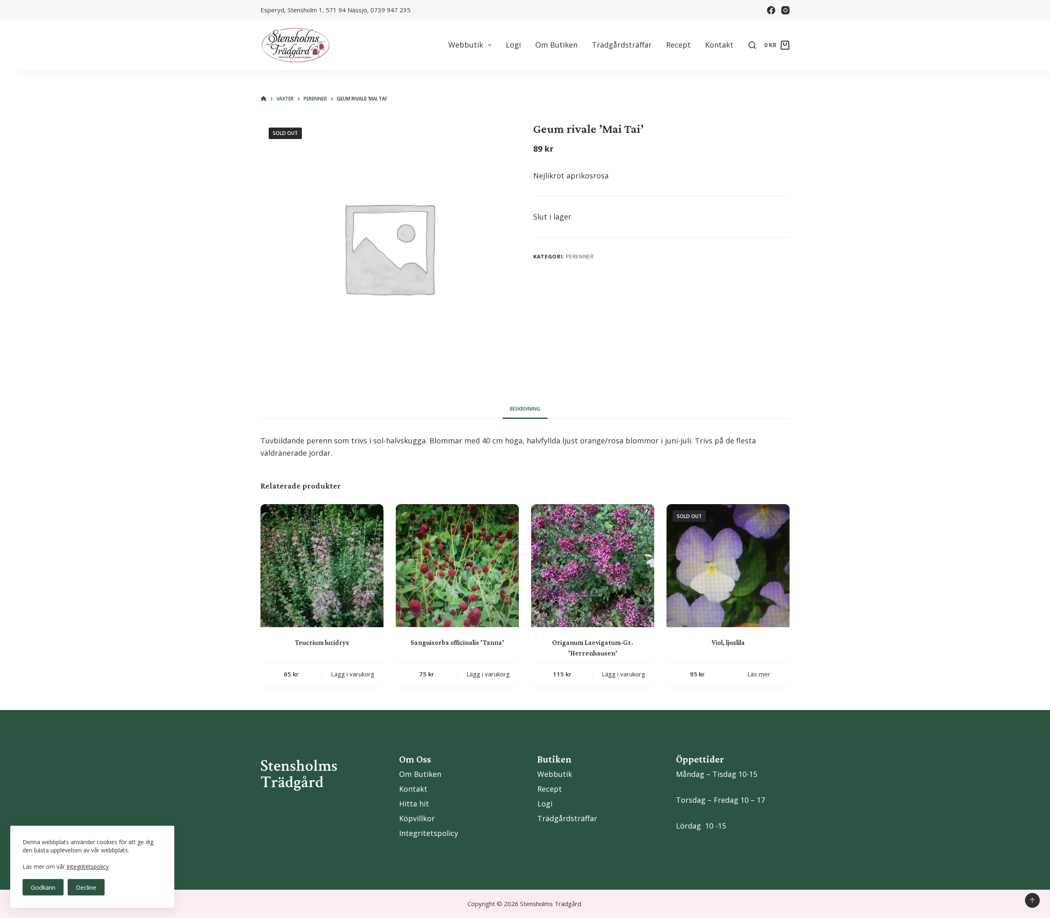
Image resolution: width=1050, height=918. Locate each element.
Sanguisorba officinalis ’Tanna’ (457, 642)
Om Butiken (556, 45)
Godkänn (43, 887)
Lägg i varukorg (352, 674)
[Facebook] (771, 10)
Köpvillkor (417, 818)
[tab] (525, 409)
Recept (678, 45)
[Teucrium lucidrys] (321, 565)
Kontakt (719, 45)
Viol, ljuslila (728, 642)
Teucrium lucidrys (322, 642)
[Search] (752, 45)
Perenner (580, 256)
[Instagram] (785, 10)
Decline (86, 887)
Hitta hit (414, 803)
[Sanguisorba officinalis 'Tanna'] (457, 565)
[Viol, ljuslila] (728, 565)
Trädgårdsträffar (622, 45)
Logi (513, 45)
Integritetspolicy (87, 866)
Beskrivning (525, 408)
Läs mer (758, 674)
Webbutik (465, 45)
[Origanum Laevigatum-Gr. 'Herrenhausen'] (592, 565)
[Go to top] (1032, 900)
